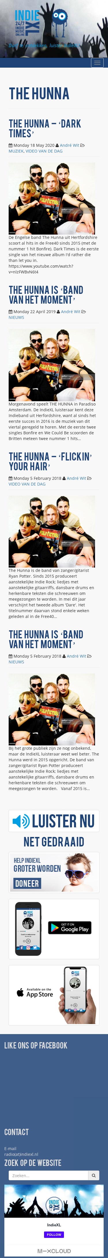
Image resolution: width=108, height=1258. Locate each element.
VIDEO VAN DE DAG (44, 151)
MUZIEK (16, 151)
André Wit (69, 145)
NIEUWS (16, 317)
